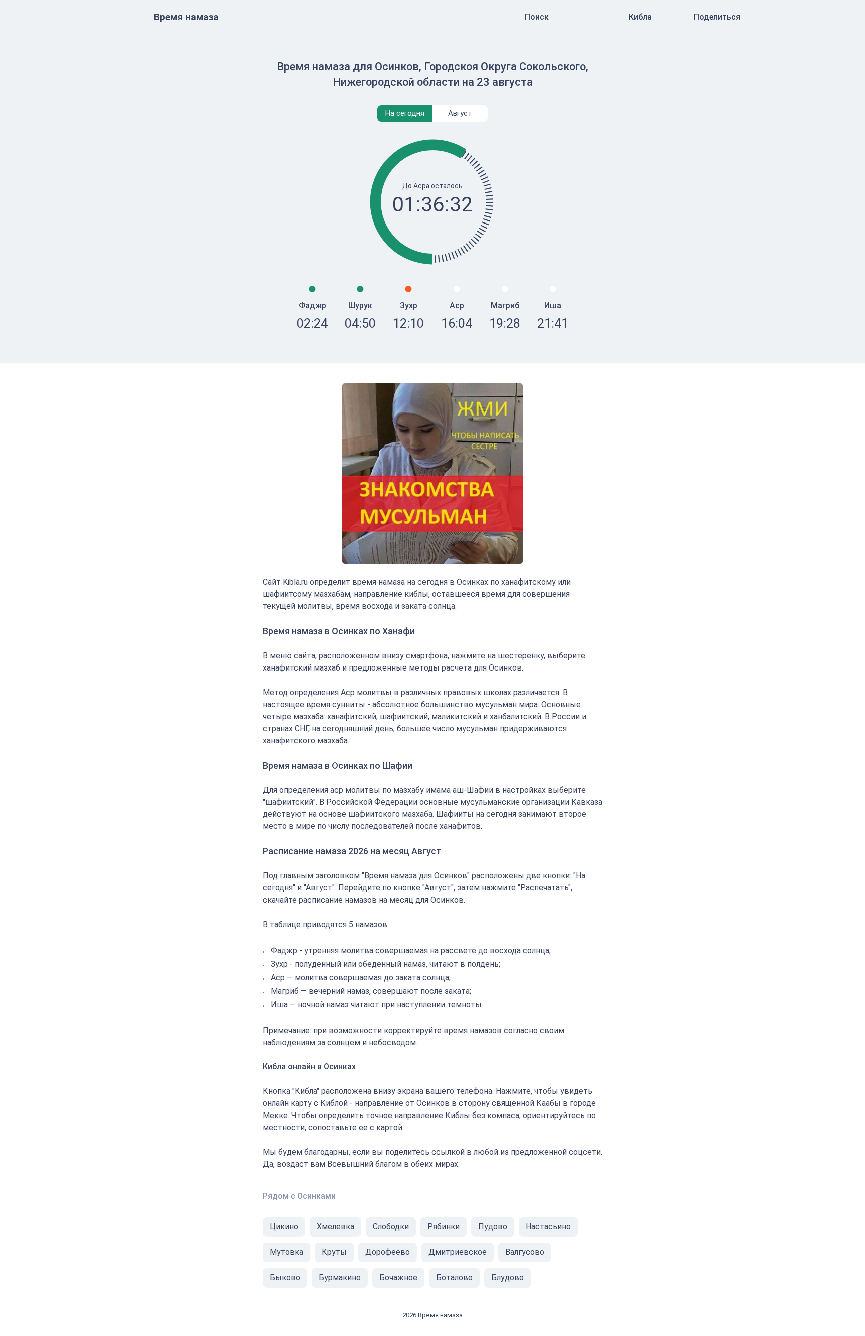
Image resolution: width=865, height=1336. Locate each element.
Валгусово (524, 1252)
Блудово (507, 1277)
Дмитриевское (457, 1252)
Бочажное (398, 1277)
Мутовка (286, 1252)
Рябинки (443, 1226)
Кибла (640, 17)
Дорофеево (387, 1252)
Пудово (492, 1226)
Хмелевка (335, 1226)
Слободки (391, 1226)
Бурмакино (340, 1277)
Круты (334, 1252)
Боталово (454, 1277)
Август (460, 113)
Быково (285, 1277)
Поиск (537, 17)
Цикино (284, 1226)
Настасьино (548, 1226)
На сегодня (404, 113)
